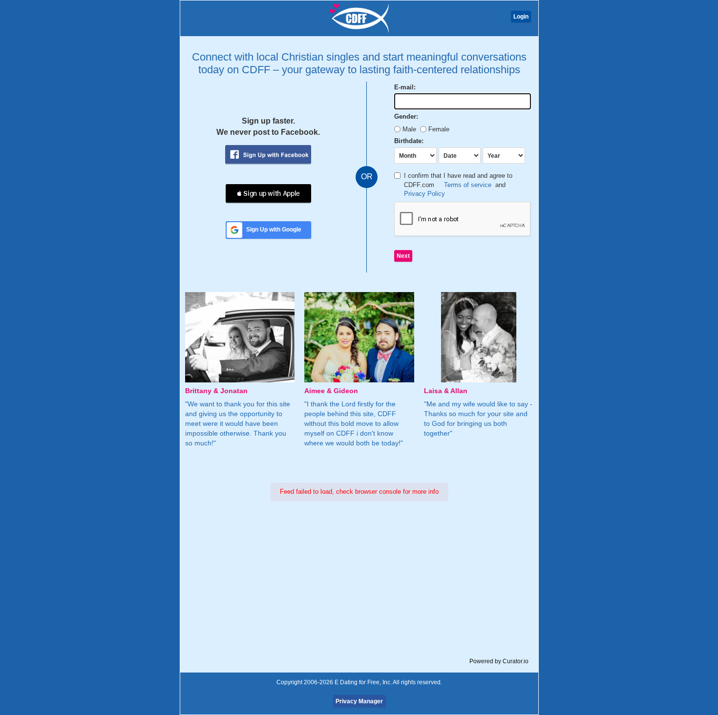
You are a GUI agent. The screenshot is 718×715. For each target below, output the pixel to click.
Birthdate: (408, 141)
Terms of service (467, 185)
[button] (268, 193)
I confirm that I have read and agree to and (458, 184)
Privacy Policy (424, 193)
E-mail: (405, 87)
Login (520, 16)
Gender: (406, 116)
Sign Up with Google (273, 229)
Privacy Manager (359, 701)
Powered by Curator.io (498, 661)
